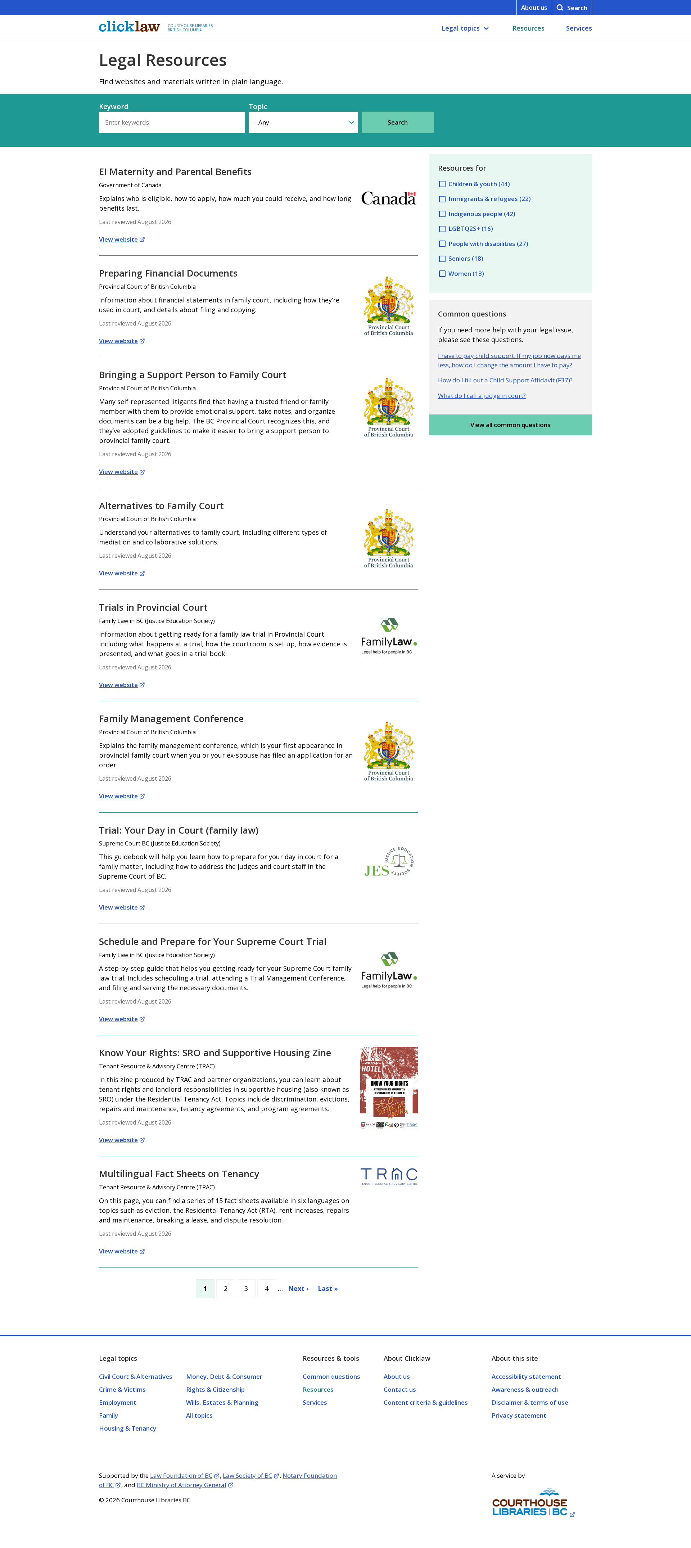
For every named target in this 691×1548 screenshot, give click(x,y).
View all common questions (510, 425)
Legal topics (461, 28)
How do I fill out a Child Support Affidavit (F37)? (505, 380)
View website (118, 239)
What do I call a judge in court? (482, 395)
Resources (528, 28)
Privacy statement (519, 1415)
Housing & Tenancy (127, 1428)
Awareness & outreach (525, 1389)
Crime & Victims (122, 1389)
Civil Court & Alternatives (135, 1376)
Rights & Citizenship (215, 1389)
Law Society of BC (247, 1475)
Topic (258, 106)
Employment (117, 1402)
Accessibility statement (526, 1376)
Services (579, 28)
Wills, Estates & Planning (222, 1402)
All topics (199, 1415)
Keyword (113, 106)
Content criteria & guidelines (426, 1402)
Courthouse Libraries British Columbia (190, 27)
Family (108, 1415)
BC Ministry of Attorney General (181, 1485)
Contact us (400, 1389)
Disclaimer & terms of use (530, 1402)
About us (534, 7)
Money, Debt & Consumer (224, 1376)
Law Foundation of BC (181, 1475)
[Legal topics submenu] (486, 28)
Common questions (331, 1376)
